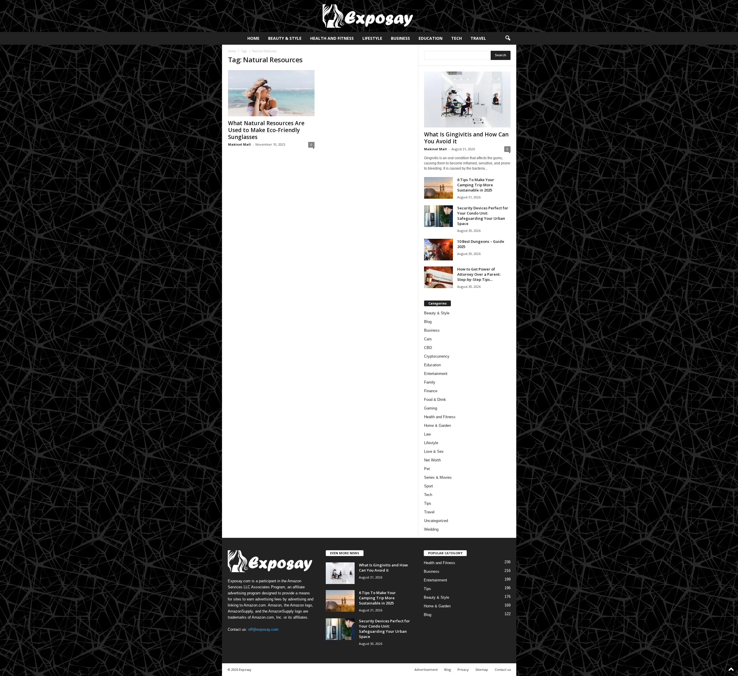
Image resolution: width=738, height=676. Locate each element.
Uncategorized (436, 521)
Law (427, 434)
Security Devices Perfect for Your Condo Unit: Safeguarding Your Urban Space (482, 215)
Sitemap (481, 669)
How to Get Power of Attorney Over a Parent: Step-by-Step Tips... (478, 274)
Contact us (503, 669)
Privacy (463, 669)
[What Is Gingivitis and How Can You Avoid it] (467, 99)
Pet (427, 469)
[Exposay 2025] (369, 16)
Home (253, 38)
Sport (428, 486)
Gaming (430, 408)
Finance (430, 391)
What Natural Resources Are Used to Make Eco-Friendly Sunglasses (266, 130)
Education (431, 38)
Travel (478, 38)
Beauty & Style (285, 38)
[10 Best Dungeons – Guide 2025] (438, 249)
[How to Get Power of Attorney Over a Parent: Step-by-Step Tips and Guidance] (438, 277)
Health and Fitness (332, 38)
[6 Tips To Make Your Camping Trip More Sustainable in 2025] (438, 188)
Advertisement (426, 669)
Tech (456, 38)
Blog (428, 322)
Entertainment (435, 373)
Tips (427, 503)
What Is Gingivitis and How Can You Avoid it (466, 138)
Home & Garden (437, 425)
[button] (507, 38)
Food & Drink (435, 399)
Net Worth (432, 460)
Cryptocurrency (436, 356)
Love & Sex (434, 451)
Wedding (431, 529)
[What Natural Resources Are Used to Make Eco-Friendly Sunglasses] (271, 93)
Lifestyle (372, 38)
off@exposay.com (263, 629)
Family (429, 382)
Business (400, 38)
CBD (428, 347)
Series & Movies (438, 477)
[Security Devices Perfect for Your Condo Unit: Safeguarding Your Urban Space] (438, 216)
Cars (428, 339)
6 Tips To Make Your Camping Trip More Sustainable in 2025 (475, 185)
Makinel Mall (239, 144)
